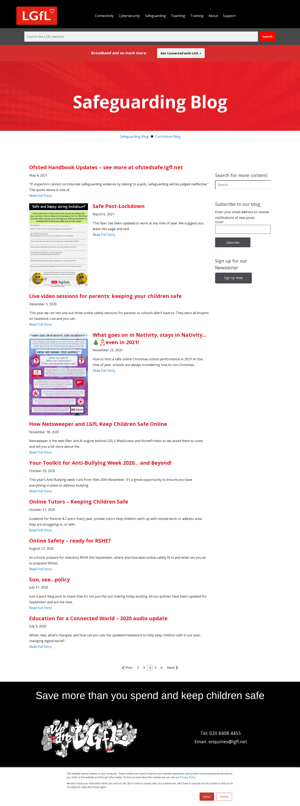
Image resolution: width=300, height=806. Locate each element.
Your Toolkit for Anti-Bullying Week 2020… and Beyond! (100, 462)
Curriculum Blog (168, 136)
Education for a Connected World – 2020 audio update (98, 618)
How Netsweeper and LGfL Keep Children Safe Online (98, 423)
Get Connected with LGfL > (180, 53)
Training (196, 15)
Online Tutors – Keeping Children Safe (78, 501)
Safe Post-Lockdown (119, 206)
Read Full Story (40, 195)
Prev (129, 667)
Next (170, 667)
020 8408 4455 (225, 733)
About (213, 15)
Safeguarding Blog (134, 136)
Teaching (178, 15)
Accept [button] (207, 796)
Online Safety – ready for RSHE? (70, 540)
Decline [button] (224, 796)
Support (229, 15)
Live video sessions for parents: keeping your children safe (105, 295)
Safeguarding (155, 15)
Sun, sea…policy (49, 579)
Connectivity (104, 15)
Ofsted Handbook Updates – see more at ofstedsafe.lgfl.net (106, 167)
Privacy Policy (187, 777)
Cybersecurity (129, 15)
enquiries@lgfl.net (228, 741)
